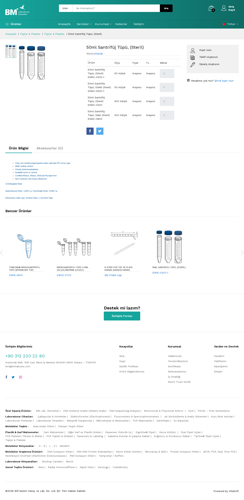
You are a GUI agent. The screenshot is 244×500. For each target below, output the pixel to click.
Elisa (41, 467)
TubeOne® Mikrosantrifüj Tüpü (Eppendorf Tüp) (24, 268)
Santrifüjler (163, 420)
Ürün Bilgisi (18, 148)
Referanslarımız (177, 371)
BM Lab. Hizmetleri (47, 410)
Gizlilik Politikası (128, 366)
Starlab (98, 53)
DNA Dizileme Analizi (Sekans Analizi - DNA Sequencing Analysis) (101, 410)
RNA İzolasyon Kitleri (82, 455)
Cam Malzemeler (54, 432)
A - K (42, 446)
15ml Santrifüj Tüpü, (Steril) (169, 267)
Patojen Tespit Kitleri (70, 426)
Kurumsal (102, 24)
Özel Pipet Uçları (191, 432)
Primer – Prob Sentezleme (214, 410)
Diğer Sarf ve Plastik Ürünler (84, 432)
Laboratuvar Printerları (18, 420)
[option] (49, 62)
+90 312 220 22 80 (25, 355)
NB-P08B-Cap (113, 275)
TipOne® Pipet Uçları (206, 436)
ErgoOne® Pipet (145, 432)
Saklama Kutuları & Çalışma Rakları (129, 436)
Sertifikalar (174, 366)
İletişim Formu (122, 316)
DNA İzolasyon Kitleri (60, 451)
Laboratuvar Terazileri (49, 420)
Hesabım (219, 356)
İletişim (139, 24)
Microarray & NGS (155, 451)
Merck (69, 461)
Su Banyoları (181, 420)
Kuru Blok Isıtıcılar (222, 416)
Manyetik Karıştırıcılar (79, 420)
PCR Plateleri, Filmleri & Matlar (23, 436)
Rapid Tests (87, 467)
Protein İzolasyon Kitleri (184, 451)
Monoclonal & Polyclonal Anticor (164, 410)
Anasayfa (64, 24)
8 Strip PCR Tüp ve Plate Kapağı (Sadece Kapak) (118, 268)
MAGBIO (64, 446)
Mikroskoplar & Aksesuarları (112, 420)
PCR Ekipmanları (142, 420)
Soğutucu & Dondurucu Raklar (172, 436)
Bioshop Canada (52, 461)
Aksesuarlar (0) (49, 148)
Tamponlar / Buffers (111, 455)
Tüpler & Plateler (30, 33)
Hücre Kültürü (168, 432)
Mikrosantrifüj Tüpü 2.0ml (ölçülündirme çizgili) (72, 268)
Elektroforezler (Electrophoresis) (90, 416)
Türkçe (231, 23)
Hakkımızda (174, 356)
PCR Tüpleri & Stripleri (59, 436)
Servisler (83, 24)
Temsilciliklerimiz (178, 361)
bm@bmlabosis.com (17, 366)
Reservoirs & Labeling (90, 436)
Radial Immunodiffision (62, 467)
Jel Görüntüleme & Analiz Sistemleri (185, 416)
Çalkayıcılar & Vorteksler (52, 416)
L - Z (52, 446)
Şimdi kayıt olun (224, 80)
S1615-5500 (16, 275)
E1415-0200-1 (160, 272)
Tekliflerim (220, 361)
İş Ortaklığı (174, 376)
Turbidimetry (120, 467)
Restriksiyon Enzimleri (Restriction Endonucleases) (35, 455)
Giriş (231, 6)
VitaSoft (234, 491)
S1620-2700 (64, 275)
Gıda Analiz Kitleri (43, 426)
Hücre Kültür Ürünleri (128, 451)
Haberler (121, 24)
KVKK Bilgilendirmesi (131, 371)
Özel (191, 410)
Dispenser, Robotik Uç (118, 432)
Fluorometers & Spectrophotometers (137, 416)
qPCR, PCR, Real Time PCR (219, 451)
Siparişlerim (221, 366)
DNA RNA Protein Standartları (94, 451)
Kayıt (231, 9)
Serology (103, 467)
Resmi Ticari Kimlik (179, 381)
